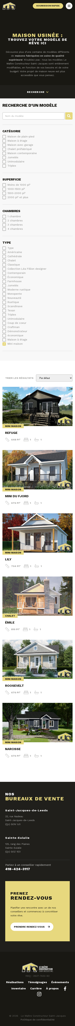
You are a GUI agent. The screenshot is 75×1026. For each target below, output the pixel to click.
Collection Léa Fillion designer (27, 268)
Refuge (11, 433)
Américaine (15, 252)
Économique (15, 277)
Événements (60, 982)
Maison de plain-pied (21, 136)
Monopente (15, 293)
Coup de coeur (17, 323)
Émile (9, 622)
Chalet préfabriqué (20, 149)
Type (6, 242)
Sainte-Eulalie (17, 837)
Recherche (36, 92)
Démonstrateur (17, 331)
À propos (52, 988)
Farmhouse (15, 281)
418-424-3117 (17, 869)
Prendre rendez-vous (29, 926)
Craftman (14, 327)
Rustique (13, 302)
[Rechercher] (69, 116)
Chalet (12, 260)
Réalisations (15, 982)
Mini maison (15, 343)
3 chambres (15, 224)
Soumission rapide (48, 6)
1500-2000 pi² (16, 193)
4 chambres (15, 228)
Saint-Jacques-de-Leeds (26, 810)
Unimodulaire (16, 161)
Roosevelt (14, 685)
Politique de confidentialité (38, 1019)
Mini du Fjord (17, 496)
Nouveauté (14, 298)
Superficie (11, 179)
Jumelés (13, 157)
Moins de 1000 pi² (19, 184)
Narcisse (13, 749)
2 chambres (15, 220)
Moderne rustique (19, 289)
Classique (14, 264)
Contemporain (17, 273)
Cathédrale (15, 256)
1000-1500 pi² (16, 189)
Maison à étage (17, 140)
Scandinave (15, 306)
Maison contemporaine (22, 153)
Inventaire (18, 988)
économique (15, 335)
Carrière (36, 988)
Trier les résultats (19, 378)
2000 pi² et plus (18, 197)
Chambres (11, 211)
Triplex (12, 165)
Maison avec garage (20, 144)
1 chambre (14, 216)
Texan (11, 310)
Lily (8, 559)
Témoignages (37, 982)
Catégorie (11, 131)
